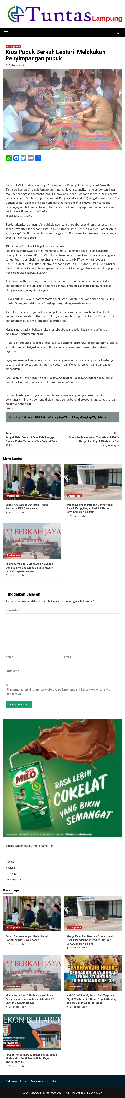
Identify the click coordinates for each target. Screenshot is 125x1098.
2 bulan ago (14, 512)
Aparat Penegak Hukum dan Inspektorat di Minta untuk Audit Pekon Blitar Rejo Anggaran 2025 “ (31, 1058)
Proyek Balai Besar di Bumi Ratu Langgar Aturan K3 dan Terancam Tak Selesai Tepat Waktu (32, 439)
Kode (23, 1081)
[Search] (118, 33)
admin (22, 65)
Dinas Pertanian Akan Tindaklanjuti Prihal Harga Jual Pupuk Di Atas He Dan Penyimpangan (94, 439)
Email (68, 657)
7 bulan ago (14, 65)
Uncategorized (13, 47)
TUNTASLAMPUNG (77, 1092)
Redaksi (51, 1081)
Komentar (13, 610)
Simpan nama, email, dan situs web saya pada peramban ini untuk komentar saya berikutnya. (58, 692)
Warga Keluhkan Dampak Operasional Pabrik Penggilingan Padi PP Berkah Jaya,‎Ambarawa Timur (90, 508)
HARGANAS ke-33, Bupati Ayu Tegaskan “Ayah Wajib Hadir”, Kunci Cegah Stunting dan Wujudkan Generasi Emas (92, 999)
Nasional (10, 867)
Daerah (10, 861)
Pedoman (11, 1081)
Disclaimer (36, 1081)
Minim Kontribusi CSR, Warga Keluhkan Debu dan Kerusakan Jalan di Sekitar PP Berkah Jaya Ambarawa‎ (30, 567)
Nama (10, 657)
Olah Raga (11, 873)
